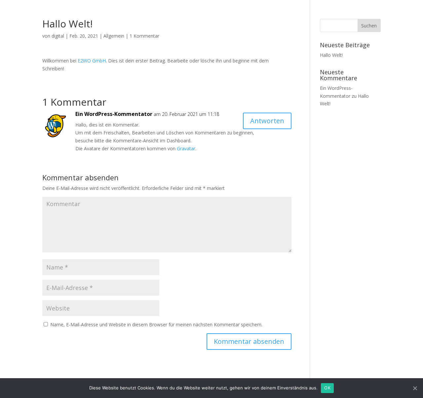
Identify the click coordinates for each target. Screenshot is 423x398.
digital (58, 36)
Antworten (267, 120)
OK (327, 387)
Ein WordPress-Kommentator (113, 114)
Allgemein (113, 36)
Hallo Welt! (331, 55)
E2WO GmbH (92, 60)
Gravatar (186, 148)
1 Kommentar (144, 36)
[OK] (414, 388)
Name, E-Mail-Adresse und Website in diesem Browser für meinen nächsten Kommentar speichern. (156, 324)
